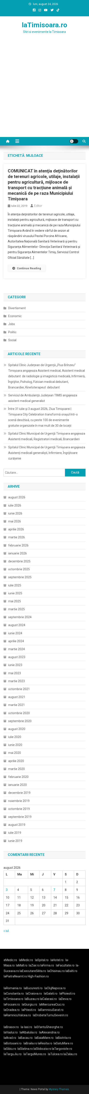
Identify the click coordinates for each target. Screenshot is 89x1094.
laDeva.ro (65, 999)
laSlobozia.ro (42, 1048)
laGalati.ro (50, 993)
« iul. (6, 931)
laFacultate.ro (65, 965)
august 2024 (16, 625)
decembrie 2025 (19, 561)
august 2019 (16, 824)
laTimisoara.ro (44, 25)
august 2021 (16, 697)
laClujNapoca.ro (55, 988)
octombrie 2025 (19, 569)
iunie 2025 (15, 593)
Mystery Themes (59, 1089)
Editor (38, 205)
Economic (15, 316)
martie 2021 (16, 705)
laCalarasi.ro (48, 999)
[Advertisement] (44, 90)
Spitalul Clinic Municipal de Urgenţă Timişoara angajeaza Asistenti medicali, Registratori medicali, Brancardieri (46, 436)
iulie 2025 (14, 585)
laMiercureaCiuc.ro (52, 1004)
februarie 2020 (18, 777)
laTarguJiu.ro (14, 1054)
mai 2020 (14, 753)
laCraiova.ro (34, 993)
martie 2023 (16, 681)
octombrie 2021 (19, 689)
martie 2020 (16, 769)
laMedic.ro (26, 960)
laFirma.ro (47, 965)
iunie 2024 (15, 633)
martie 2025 (16, 609)
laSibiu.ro (10, 1048)
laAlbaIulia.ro (28, 1032)
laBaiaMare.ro (44, 1037)
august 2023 (16, 657)
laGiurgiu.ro (30, 1004)
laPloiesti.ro (67, 993)
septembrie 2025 (20, 577)
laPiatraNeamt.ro (15, 976)
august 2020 (16, 729)
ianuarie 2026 (17, 553)
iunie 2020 (15, 745)
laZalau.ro (70, 1054)
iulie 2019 (14, 832)
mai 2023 (14, 673)
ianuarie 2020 (17, 785)
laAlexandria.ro (49, 1032)
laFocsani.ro (12, 1004)
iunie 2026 (15, 513)
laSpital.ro (42, 960)
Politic (12, 332)
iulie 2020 (14, 737)
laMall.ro (21, 965)
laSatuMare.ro (63, 1043)
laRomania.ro (13, 988)
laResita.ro (45, 1043)
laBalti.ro (71, 971)
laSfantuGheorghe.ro (48, 1027)
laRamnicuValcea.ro (17, 1015)
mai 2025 (14, 601)
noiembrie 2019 (19, 801)
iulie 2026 (14, 505)
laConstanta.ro (14, 993)
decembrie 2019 (19, 792)
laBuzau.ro (32, 999)
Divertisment (17, 308)
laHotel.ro (57, 960)
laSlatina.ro (25, 1048)
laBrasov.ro (11, 1027)
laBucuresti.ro (33, 988)
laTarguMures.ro (35, 1054)
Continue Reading (29, 268)
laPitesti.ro (29, 1010)
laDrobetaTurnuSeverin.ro (50, 1015)
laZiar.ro (34, 965)
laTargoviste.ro (62, 1048)
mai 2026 (14, 521)
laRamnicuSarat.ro (51, 1010)
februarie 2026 (18, 545)
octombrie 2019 (19, 809)
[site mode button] (74, 141)
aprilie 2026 (16, 529)
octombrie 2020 (19, 713)
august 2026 (16, 497)
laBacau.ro (25, 1037)
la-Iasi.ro (26, 1027)
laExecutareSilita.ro (33, 971)
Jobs (11, 324)
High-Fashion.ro (38, 976)
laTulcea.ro (56, 1054)
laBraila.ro (30, 1043)
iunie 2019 (15, 841)
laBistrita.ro (63, 1037)
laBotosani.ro (13, 1043)
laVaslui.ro (12, 1032)
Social (12, 340)
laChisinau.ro (56, 971)
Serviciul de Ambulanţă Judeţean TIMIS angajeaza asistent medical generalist (42, 398)
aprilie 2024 (16, 641)
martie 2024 (16, 649)
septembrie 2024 (20, 617)
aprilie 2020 (16, 761)
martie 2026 (16, 537)
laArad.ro (10, 1037)
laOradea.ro (12, 1010)
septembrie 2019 (20, 817)
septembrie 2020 (20, 721)
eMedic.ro (10, 960)
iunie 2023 (15, 665)
